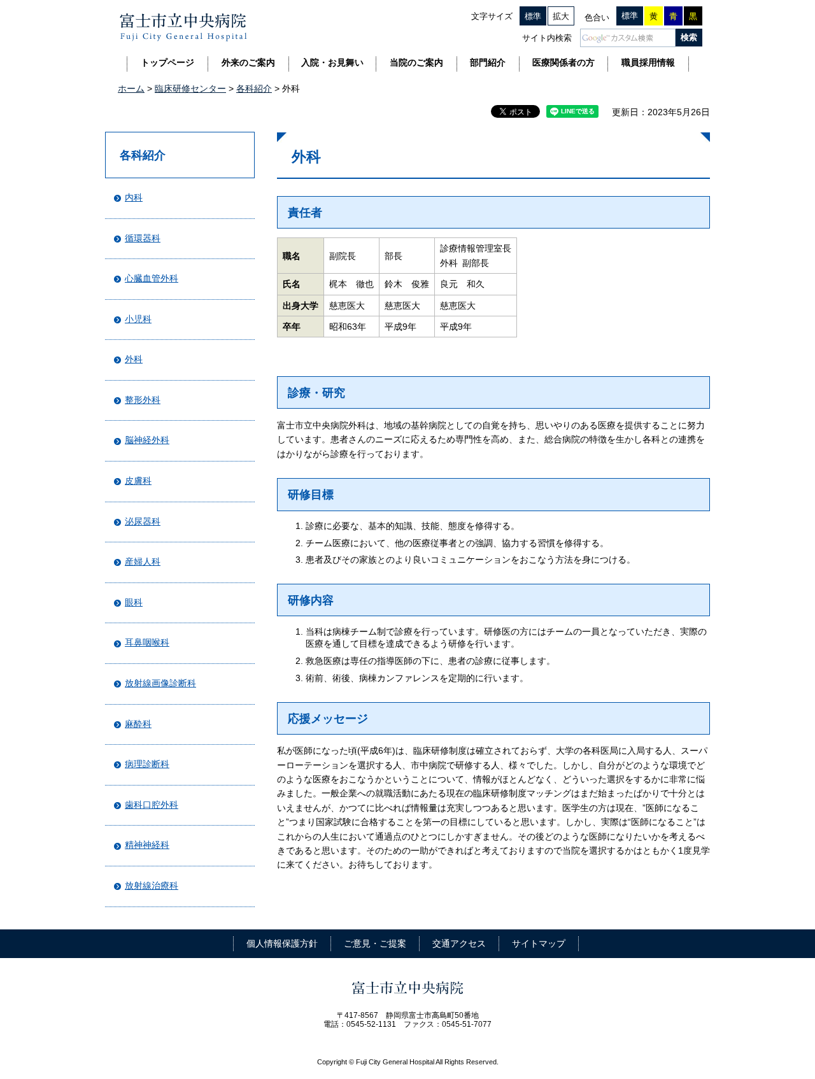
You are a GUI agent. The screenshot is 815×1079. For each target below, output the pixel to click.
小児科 (138, 319)
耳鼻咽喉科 (147, 642)
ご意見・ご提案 (375, 943)
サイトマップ (538, 943)
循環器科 (142, 238)
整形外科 (142, 400)
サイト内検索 (547, 38)
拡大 (561, 16)
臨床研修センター (190, 88)
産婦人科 (142, 561)
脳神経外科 (147, 440)
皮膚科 (138, 481)
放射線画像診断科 (160, 683)
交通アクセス (459, 943)
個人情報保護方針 (282, 943)
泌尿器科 (142, 521)
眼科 (134, 602)
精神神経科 (147, 845)
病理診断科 (147, 764)
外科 (134, 359)
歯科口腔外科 (151, 805)
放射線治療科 (151, 885)
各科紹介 (254, 88)
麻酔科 (138, 724)
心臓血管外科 (151, 278)
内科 (134, 197)
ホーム (131, 88)
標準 (533, 16)
